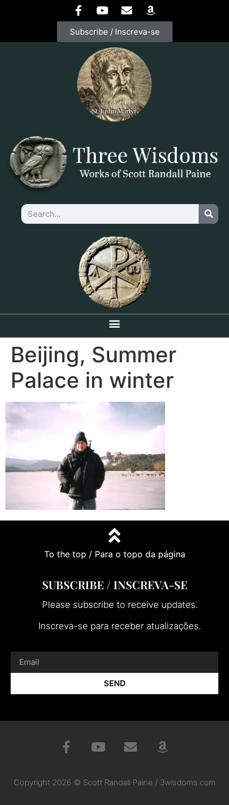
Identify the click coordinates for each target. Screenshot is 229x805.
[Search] (208, 214)
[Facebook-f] (78, 10)
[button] (115, 323)
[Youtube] (102, 10)
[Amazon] (150, 10)
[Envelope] (126, 10)
